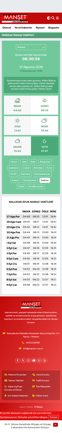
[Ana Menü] (57, 18)
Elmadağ (38, 168)
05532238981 (33, 343)
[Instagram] (28, 360)
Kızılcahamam (29, 180)
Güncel (6, 27)
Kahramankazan (42, 174)
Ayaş (24, 162)
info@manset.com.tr (33, 348)
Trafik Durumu (42, 380)
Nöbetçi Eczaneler (17, 375)
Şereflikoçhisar (35, 186)
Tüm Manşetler (43, 386)
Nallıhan (45, 180)
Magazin (53, 27)
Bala (33, 162)
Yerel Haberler (23, 27)
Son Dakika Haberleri (18, 396)
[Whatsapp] (39, 360)
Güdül (13, 174)
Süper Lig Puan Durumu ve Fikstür (13, 388)
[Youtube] (33, 360)
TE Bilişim (38, 407)
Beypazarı (45, 162)
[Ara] (53, 18)
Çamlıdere (13, 168)
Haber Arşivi (42, 396)
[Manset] (15, 18)
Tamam (54, 417)
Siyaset (40, 27)
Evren (49, 168)
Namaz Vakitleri (16, 380)
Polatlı (21, 186)
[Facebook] (17, 360)
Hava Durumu (42, 375)
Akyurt (14, 162)
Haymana (25, 174)
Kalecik (15, 180)
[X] (22, 360)
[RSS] (44, 360)
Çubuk (26, 168)
